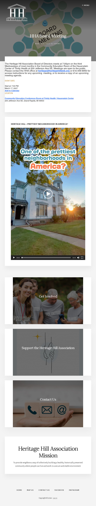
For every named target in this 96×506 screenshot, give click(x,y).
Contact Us (48, 399)
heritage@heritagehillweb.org (54, 70)
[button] (48, 194)
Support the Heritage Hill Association (48, 348)
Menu (86, 5)
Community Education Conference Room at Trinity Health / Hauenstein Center (39, 98)
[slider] (46, 257)
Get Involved (48, 296)
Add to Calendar (12, 90)
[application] (48, 194)
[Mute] (78, 257)
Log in (55, 498)
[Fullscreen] (82, 257)
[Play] (14, 257)
